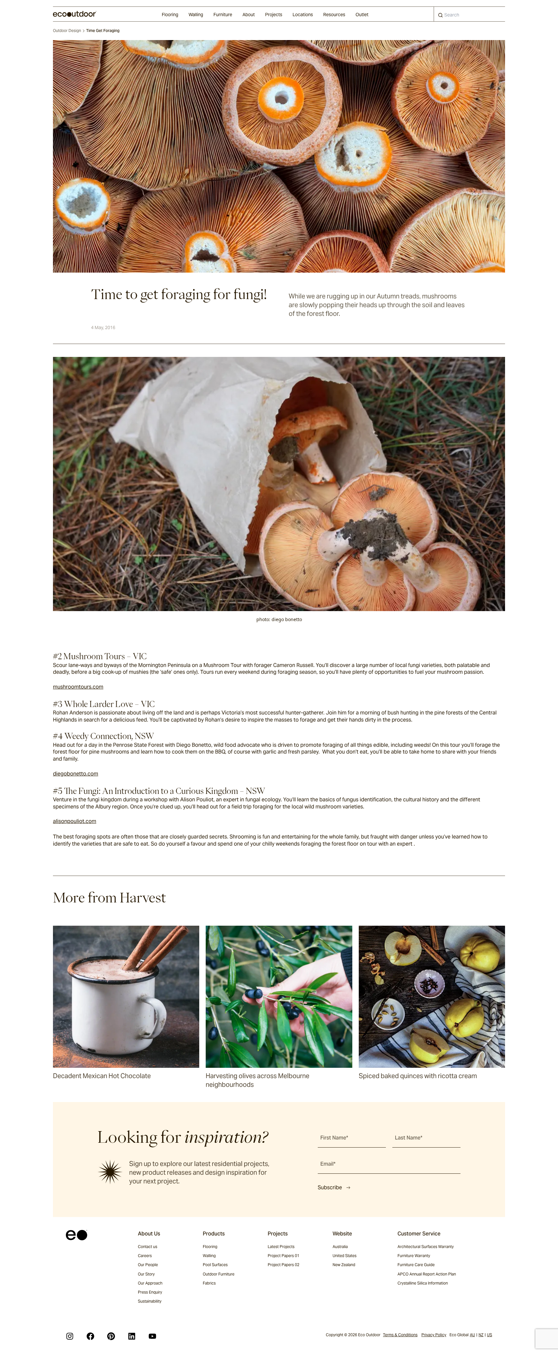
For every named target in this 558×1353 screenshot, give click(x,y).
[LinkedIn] (132, 1336)
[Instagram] (70, 1336)
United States (344, 1255)
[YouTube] (152, 1336)
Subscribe (330, 1187)
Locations (303, 14)
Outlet (362, 14)
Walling (196, 14)
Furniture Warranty (414, 1255)
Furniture (222, 14)
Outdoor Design (67, 30)
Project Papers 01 (283, 1255)
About (249, 14)
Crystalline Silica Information (423, 1283)
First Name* (334, 1137)
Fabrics (209, 1283)
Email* (328, 1163)
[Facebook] (90, 1336)
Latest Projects (281, 1246)
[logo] (75, 14)
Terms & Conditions (400, 1334)
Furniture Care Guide (416, 1264)
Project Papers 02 (283, 1264)
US (489, 1334)
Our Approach (150, 1283)
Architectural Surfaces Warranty (426, 1246)
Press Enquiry (150, 1292)
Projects (273, 14)
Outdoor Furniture (218, 1274)
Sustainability (149, 1301)
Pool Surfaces (215, 1264)
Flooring (170, 14)
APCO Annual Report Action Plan (427, 1274)
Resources (334, 14)
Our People (148, 1264)
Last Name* (408, 1137)
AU (472, 1334)
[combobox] (469, 14)
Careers (145, 1255)
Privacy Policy (433, 1334)
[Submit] (440, 16)
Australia (340, 1246)
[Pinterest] (111, 1336)
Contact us (147, 1246)
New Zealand (344, 1264)
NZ (481, 1334)
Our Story (146, 1274)
